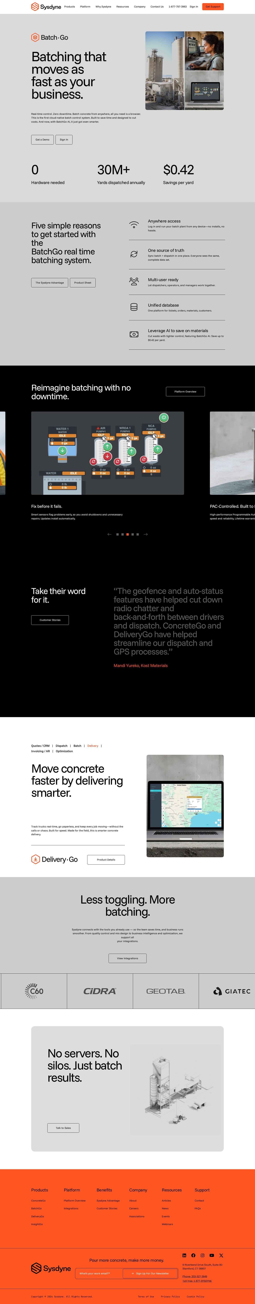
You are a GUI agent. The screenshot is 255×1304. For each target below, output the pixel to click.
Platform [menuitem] (72, 1189)
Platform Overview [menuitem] (75, 1200)
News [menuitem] (165, 1208)
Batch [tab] (79, 745)
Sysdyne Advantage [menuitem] (108, 1200)
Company (139, 6)
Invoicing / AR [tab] (42, 751)
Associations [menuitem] (136, 1216)
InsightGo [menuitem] (37, 1224)
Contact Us (157, 6)
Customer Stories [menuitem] (107, 1208)
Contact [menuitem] (199, 1200)
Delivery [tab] (94, 745)
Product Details (106, 859)
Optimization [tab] (64, 751)
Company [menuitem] (138, 1189)
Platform (85, 6)
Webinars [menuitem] (167, 1224)
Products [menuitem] (39, 1189)
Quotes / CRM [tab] (42, 745)
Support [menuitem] (202, 1189)
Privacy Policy (170, 1296)
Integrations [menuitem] (71, 1208)
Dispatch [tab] (63, 745)
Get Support (213, 6)
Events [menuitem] (166, 1216)
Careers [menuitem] (133, 1208)
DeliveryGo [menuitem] (37, 1216)
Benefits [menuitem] (104, 1189)
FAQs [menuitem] (198, 1208)
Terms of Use (146, 1296)
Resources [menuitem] (172, 1189)
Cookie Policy (195, 1296)
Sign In (194, 6)
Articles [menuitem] (166, 1200)
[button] (109, 534)
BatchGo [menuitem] (36, 1208)
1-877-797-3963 (178, 6)
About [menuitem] (133, 1200)
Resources (122, 6)
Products (69, 6)
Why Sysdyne (103, 6)
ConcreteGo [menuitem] (38, 1200)
